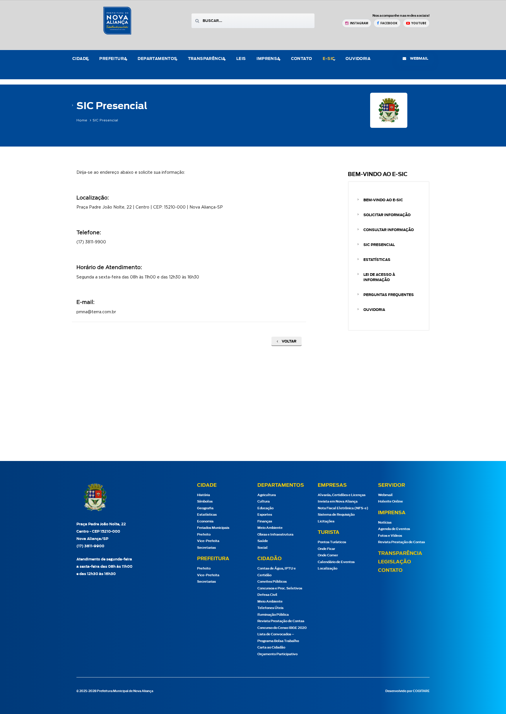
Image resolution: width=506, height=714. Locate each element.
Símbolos (205, 501)
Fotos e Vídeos (390, 535)
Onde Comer (328, 555)
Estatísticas (376, 259)
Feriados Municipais (213, 527)
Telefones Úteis (270, 608)
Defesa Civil (267, 594)
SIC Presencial (379, 245)
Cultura (263, 501)
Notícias (385, 522)
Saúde (262, 541)
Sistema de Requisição (336, 514)
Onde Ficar (326, 548)
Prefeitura (113, 59)
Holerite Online (390, 501)
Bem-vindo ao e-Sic (383, 200)
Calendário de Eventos (336, 562)
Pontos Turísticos (332, 542)
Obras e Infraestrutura (275, 534)
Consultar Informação (388, 230)
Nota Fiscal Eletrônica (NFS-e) (343, 508)
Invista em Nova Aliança (338, 501)
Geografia (205, 508)
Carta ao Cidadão (271, 647)
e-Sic (329, 59)
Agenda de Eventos (394, 529)
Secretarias (206, 547)
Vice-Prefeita (208, 541)
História (203, 495)
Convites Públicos (272, 581)
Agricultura (266, 495)
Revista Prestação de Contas (280, 621)
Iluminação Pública (273, 614)
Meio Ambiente (270, 527)
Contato (301, 59)
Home (81, 120)
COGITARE (421, 691)
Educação (265, 508)
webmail (418, 58)
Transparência (400, 553)
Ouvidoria (358, 59)
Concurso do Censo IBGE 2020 (282, 627)
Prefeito (204, 534)
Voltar (288, 341)
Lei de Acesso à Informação (379, 277)
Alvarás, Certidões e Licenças (341, 495)
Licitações (326, 521)
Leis (241, 59)
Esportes (264, 514)
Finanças (264, 521)
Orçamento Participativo (277, 654)
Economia (205, 521)
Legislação (394, 562)
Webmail (385, 495)
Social (262, 547)
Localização (327, 568)
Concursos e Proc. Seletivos (279, 588)
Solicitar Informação (387, 215)
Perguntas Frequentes (388, 295)
